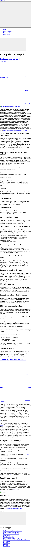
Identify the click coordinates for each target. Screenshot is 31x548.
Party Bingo (6, 543)
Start (4, 29)
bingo (1, 425)
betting (11, 474)
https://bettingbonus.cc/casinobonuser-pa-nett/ (15, 130)
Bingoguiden (6, 32)
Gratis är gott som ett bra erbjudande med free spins (16, 540)
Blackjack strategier (8, 537)
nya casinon (26, 405)
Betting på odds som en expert (11, 538)
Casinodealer (6, 535)
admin (26, 90)
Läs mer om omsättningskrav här (13, 508)
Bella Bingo (6, 546)
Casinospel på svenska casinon (13, 359)
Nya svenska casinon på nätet (11, 534)
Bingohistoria (6, 34)
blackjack (27, 454)
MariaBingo (6, 541)
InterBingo (6, 544)
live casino (15, 489)
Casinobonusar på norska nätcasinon (12, 531)
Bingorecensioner (7, 31)
